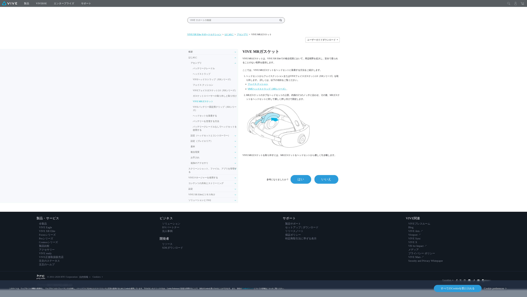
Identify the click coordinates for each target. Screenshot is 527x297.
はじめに (229, 34)
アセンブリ (242, 34)
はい (301, 179)
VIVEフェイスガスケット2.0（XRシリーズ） (215, 90)
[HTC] (41, 277)
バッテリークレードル (204, 68)
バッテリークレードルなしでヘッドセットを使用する (215, 128)
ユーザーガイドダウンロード (321, 40)
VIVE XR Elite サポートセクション (204, 34)
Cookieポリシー (247, 288)
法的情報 (83, 277)
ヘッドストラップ (201, 74)
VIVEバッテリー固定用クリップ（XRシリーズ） (214, 108)
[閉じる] (508, 3)
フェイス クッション (203, 85)
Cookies (96, 277)
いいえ (326, 179)
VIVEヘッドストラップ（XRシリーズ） (212, 79)
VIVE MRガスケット (203, 101)
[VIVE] (9, 3)
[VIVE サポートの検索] (279, 20)
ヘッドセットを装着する (205, 116)
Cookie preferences (494, 288)
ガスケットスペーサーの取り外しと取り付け (215, 96)
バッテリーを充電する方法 (206, 121)
